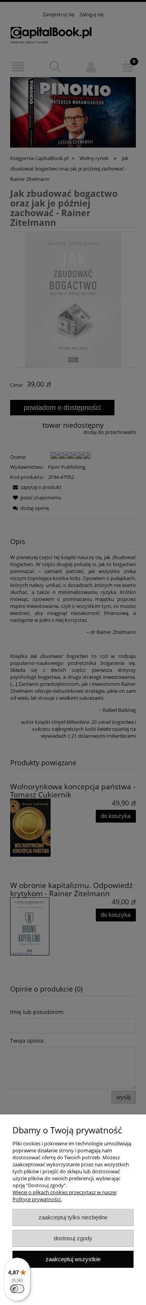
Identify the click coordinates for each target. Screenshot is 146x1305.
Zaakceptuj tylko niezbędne (73, 1217)
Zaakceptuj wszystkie (73, 1259)
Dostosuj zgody (73, 1238)
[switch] (17, 1288)
